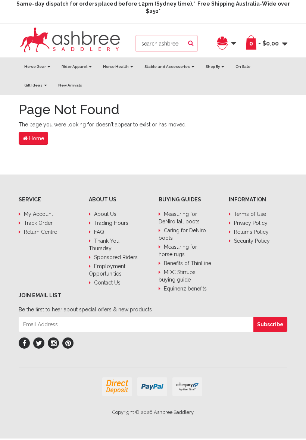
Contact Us (107, 283)
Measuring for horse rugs (178, 250)
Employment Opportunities (107, 270)
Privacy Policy (250, 223)
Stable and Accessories (167, 67)
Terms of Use (249, 214)
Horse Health (116, 67)
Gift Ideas (33, 85)
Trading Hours (110, 223)
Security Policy (251, 241)
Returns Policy (250, 232)
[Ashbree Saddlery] (70, 39)
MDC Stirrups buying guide (177, 276)
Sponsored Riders (115, 257)
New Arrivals (70, 85)
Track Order (37, 223)
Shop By (213, 67)
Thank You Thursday (104, 244)
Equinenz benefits (184, 289)
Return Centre (39, 232)
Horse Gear (35, 67)
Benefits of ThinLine (186, 263)
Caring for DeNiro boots (182, 234)
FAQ (98, 232)
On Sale (242, 67)
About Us (104, 214)
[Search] (191, 43)
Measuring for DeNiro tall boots (179, 217)
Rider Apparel (75, 67)
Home (36, 138)
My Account (37, 214)
